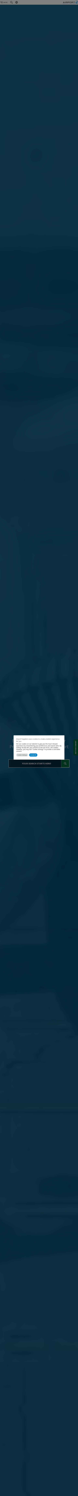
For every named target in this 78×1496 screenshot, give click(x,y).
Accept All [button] (33, 755)
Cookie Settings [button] (22, 755)
